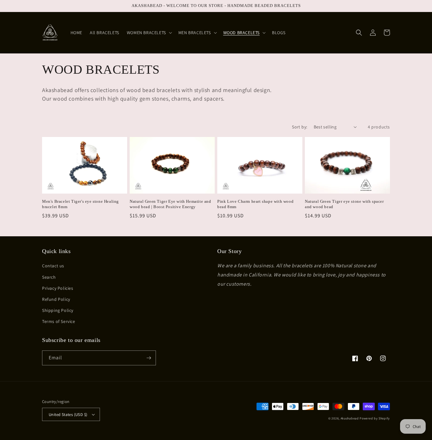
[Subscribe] (149, 357)
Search (49, 277)
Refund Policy (56, 299)
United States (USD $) (68, 414)
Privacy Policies (57, 288)
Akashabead (350, 418)
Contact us (53, 266)
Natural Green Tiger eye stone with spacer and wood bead (344, 204)
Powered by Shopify (375, 418)
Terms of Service (58, 321)
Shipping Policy (57, 310)
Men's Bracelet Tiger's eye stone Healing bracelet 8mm (80, 204)
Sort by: (299, 127)
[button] (149, 32)
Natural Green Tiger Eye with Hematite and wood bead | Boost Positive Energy (170, 204)
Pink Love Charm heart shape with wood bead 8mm (255, 204)
